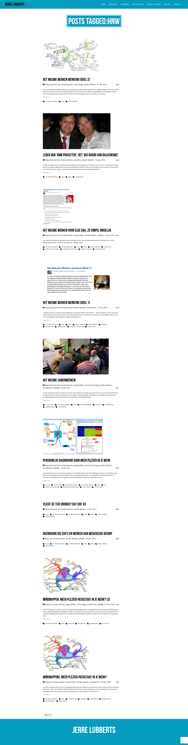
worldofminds (100, 249)
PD (105, 485)
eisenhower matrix (71, 485)
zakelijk (100, 235)
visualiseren (91, 307)
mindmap (104, 324)
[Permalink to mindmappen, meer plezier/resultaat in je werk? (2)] (66, 593)
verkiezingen (79, 177)
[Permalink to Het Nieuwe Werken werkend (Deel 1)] (76, 296)
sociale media (98, 487)
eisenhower (57, 485)
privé (87, 385)
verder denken (90, 84)
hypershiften (72, 699)
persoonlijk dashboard (70, 487)
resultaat (105, 623)
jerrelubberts (92, 324)
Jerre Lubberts (14, 4)
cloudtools (49, 404)
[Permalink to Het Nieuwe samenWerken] (76, 374)
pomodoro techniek (52, 249)
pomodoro (107, 247)
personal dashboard (77, 326)
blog (47, 84)
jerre (69, 177)
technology (78, 84)
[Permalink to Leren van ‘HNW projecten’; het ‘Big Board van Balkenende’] (76, 149)
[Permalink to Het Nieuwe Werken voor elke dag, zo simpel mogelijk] (58, 224)
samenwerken (49, 407)
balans (47, 485)
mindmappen (49, 326)
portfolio (77, 160)
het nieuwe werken (65, 84)
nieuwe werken (50, 701)
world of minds (86, 249)
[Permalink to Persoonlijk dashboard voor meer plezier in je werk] (73, 454)
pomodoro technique (70, 249)
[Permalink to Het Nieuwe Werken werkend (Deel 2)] (71, 73)
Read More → (47, 97)
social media (86, 487)
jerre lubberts (72, 101)
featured (53, 84)
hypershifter (79, 235)
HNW (62, 101)
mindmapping (61, 326)
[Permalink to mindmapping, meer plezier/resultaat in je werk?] (66, 671)
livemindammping (85, 404)
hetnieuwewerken (67, 247)
